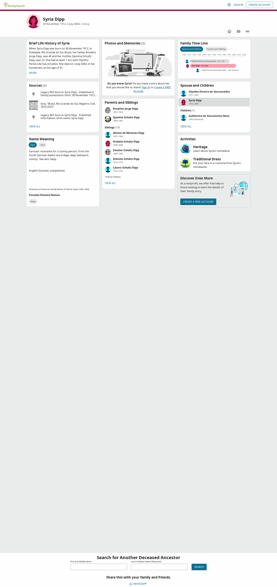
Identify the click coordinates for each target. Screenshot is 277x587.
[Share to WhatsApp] (229, 31)
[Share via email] (238, 31)
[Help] (229, 5)
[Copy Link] (247, 31)
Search (199, 567)
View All (34, 126)
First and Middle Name (80, 561)
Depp (33, 201)
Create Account (259, 5)
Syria (42, 144)
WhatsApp (140, 584)
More (33, 73)
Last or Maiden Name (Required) (146, 561)
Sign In (238, 5)
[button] (63, 94)
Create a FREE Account (198, 201)
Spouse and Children (191, 49)
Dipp (32, 144)
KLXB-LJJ (85, 24)
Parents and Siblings (216, 49)
